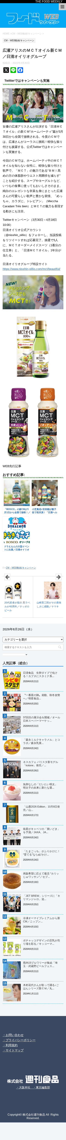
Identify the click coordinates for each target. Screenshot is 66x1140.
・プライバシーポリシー (19, 1040)
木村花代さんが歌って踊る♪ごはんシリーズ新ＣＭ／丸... (41, 987)
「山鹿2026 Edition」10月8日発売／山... (41, 808)
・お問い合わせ (13, 1035)
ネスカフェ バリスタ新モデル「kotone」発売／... (40, 763)
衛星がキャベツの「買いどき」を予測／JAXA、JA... (41, 830)
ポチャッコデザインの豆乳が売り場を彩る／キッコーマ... (41, 942)
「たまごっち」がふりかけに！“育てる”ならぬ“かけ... (41, 853)
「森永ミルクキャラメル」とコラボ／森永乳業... (41, 741)
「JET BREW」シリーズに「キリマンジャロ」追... (41, 897)
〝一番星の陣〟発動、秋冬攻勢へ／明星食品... (41, 697)
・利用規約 (10, 1045)
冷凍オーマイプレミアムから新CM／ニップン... (41, 920)
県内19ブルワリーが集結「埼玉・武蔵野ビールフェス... (40, 964)
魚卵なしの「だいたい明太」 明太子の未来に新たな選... (41, 786)
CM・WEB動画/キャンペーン (21, 567)
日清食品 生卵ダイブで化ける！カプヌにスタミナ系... (40, 674)
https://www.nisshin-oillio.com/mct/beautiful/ (31, 269)
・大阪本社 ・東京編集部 (33, 1087)
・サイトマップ (13, 1050)
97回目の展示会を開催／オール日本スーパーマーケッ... (41, 719)
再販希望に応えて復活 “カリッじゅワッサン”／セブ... (41, 875)
